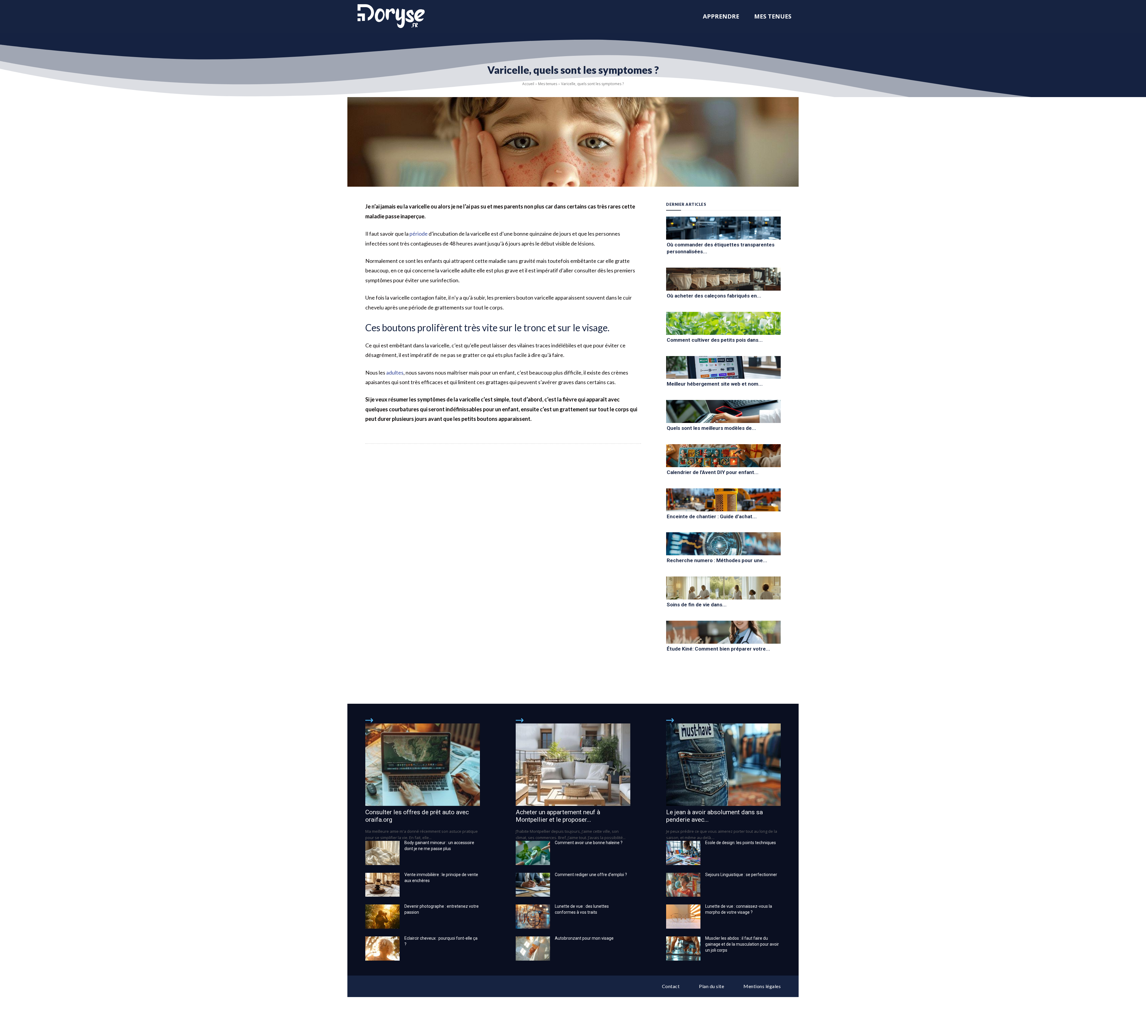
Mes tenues (547, 83)
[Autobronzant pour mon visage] (533, 948)
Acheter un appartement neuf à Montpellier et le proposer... (558, 816)
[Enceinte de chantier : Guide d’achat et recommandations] (723, 499)
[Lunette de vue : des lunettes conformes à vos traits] (533, 916)
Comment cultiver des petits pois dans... (715, 340)
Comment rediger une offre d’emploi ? (591, 874)
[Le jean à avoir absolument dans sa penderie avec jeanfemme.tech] (723, 764)
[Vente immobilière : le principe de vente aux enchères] (382, 885)
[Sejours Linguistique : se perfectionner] (683, 885)
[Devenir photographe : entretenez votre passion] (382, 916)
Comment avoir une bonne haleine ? (589, 842)
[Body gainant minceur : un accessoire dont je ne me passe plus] (382, 853)
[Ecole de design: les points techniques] (683, 853)
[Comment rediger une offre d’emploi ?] (533, 885)
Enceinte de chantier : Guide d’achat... (712, 516)
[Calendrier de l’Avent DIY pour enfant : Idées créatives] (723, 455)
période (418, 233)
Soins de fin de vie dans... (697, 605)
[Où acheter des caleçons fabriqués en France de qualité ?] (723, 279)
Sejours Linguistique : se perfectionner (741, 874)
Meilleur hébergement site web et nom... (715, 384)
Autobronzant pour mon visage (584, 938)
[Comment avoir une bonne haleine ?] (533, 853)
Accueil (528, 83)
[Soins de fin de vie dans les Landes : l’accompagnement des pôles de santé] (723, 587)
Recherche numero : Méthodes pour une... (717, 560)
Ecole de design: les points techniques (740, 842)
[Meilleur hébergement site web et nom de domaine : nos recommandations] (723, 367)
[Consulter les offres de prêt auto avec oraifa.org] (422, 764)
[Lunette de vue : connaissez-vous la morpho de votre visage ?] (683, 916)
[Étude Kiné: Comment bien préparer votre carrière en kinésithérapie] (723, 632)
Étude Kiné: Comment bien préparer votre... (718, 649)
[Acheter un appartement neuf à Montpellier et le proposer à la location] (573, 764)
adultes (394, 372)
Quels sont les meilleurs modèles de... (711, 428)
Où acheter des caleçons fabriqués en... (714, 296)
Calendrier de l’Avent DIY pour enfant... (713, 472)
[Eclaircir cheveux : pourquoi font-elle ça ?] (382, 948)
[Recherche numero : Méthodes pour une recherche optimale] (723, 543)
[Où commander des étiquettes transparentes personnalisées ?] (723, 228)
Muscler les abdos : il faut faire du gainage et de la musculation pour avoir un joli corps (742, 944)
